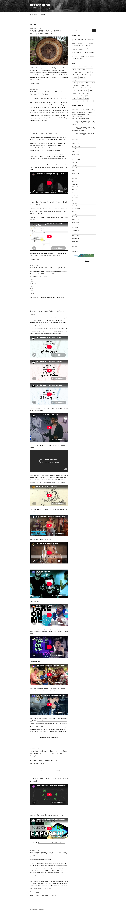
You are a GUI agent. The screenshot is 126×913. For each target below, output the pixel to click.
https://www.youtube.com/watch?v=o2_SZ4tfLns (51, 842)
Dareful (32, 281)
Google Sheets (84, 87)
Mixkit (31, 286)
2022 (74, 69)
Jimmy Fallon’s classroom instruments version (49, 720)
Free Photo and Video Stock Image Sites (47, 267)
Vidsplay (32, 279)
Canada (81, 74)
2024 (78, 69)
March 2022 (75, 192)
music (74, 93)
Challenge (87, 74)
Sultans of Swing (63, 631)
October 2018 (75, 241)
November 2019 (76, 225)
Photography (76, 95)
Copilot (74, 82)
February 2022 (75, 195)
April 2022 (74, 189)
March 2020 (75, 216)
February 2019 (75, 235)
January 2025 (75, 154)
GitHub (82, 85)
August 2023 (75, 178)
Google (87, 85)
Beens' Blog (40, 5)
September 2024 (76, 159)
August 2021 (75, 197)
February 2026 (75, 143)
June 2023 (74, 181)
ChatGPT (75, 77)
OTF (84, 93)
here (37, 892)
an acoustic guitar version (41, 723)
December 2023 (76, 176)
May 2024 (74, 162)
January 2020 (75, 222)
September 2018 (76, 244)
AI (91, 69)
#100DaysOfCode (77, 67)
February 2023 (75, 187)
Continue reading (34, 83)
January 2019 (75, 238)
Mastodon (87, 261)
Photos (82, 95)
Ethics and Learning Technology (44, 133)
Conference (89, 80)
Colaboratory (82, 77)
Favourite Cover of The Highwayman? (81, 118)
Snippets (80, 98)
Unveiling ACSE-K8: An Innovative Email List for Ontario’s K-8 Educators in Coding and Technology (84, 112)
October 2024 (75, 157)
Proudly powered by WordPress (37, 909)
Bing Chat (75, 74)
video (85, 101)
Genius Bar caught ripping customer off (47, 815)
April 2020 (74, 214)
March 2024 (75, 167)
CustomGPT (81, 82)
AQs (92, 72)
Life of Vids (33, 283)
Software (86, 98)
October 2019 (75, 227)
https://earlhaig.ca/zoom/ (39, 120)
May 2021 (74, 200)
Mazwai (32, 285)
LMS (91, 90)
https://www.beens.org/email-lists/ (39, 276)
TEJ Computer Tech (77, 101)
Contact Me (44, 14)
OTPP (88, 93)
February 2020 (75, 219)
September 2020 (76, 208)
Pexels (32, 288)
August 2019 (75, 233)
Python (74, 98)
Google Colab (42, 255)
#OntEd (90, 67)
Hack (91, 87)
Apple (80, 72)
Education (92, 82)
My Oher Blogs (33, 14)
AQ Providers (86, 72)
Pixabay (32, 290)
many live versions (61, 723)
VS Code (91, 101)
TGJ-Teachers (47, 271)
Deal (87, 82)
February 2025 (75, 151)
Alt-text (75, 72)
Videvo (32, 293)
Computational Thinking (78, 80)
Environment (76, 85)
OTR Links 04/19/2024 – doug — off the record (83, 116)
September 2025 (76, 146)
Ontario (79, 93)
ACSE (88, 69)
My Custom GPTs (81, 134)
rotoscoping (60, 333)
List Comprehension (83, 90)
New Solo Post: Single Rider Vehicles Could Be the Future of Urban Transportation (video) (49, 753)
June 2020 (74, 211)
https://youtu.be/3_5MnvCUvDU (41, 859)
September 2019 (76, 230)
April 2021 (74, 203)
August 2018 (75, 246)
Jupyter (74, 90)
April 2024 (74, 165)
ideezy (32, 292)
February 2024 (75, 170)
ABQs (83, 69)
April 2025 (74, 148)
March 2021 (75, 205)
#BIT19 (85, 67)
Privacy (88, 95)
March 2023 (75, 184)
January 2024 (75, 173)
